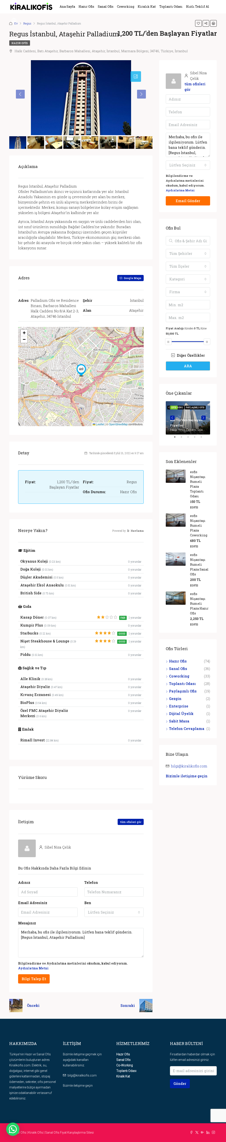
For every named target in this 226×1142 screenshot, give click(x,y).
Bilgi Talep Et (34, 978)
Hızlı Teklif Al (197, 6)
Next (203, 418)
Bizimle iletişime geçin (186, 776)
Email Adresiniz (32, 902)
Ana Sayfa (67, 6)
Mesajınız (27, 923)
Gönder (179, 1083)
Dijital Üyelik (181, 713)
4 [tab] (197, 439)
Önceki (33, 1005)
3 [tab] (190, 439)
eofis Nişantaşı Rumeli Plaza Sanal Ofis (199, 564)
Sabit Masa (179, 721)
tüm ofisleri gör (130, 822)
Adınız (24, 882)
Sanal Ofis (105, 6)
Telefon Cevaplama (186, 728)
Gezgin (175, 698)
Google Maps (132, 278)
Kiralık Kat (147, 6)
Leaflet (99, 424)
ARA (188, 366)
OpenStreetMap (118, 424)
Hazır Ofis (86, 6)
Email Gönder (188, 200)
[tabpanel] (188, 418)
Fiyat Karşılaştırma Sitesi (77, 1132)
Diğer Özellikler (190, 355)
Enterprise (178, 706)
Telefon (91, 882)
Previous (172, 418)
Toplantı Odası (171, 6)
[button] (81, 370)
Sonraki (128, 1005)
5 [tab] (203, 439)
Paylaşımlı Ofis (183, 691)
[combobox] (114, 912)
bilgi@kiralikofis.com (189, 766)
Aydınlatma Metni (33, 968)
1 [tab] (177, 439)
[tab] (135, 76)
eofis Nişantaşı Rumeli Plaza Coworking (198, 525)
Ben (87, 902)
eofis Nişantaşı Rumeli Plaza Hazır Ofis (199, 603)
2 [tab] (183, 439)
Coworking (125, 6)
